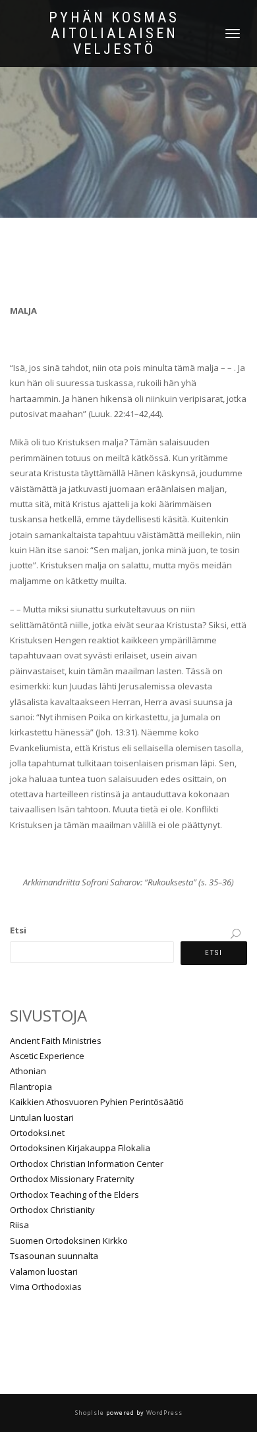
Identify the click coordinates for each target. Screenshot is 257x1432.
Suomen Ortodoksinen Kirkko (69, 1241)
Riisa (19, 1225)
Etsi (18, 930)
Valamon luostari (44, 1271)
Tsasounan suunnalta (54, 1256)
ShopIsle (90, 1412)
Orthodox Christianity (52, 1210)
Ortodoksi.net (37, 1133)
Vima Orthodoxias (46, 1287)
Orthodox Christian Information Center (86, 1164)
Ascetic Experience (47, 1056)
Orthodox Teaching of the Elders (74, 1194)
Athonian (28, 1071)
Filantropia (31, 1087)
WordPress (163, 1412)
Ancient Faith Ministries (55, 1041)
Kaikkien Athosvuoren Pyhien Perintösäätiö (97, 1102)
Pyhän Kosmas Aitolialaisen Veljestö (114, 33)
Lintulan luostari (42, 1117)
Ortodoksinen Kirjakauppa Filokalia (80, 1148)
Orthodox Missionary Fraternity (72, 1179)
